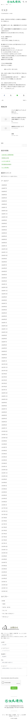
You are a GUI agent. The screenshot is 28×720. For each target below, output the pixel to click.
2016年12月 (4, 546)
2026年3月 (4, 201)
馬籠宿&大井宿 (5, 158)
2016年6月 (4, 565)
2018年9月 (4, 479)
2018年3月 (4, 498)
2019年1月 (4, 466)
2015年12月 (4, 585)
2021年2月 (4, 386)
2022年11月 (4, 329)
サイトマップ (16, 716)
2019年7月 (4, 447)
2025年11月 (4, 214)
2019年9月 (4, 441)
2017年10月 (4, 514)
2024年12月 (4, 249)
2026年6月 (4, 191)
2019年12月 (4, 431)
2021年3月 (4, 383)
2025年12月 (4, 210)
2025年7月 (4, 226)
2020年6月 (4, 412)
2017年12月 (4, 508)
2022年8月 (4, 338)
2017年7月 (4, 524)
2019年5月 (4, 453)
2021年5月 (4, 377)
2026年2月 (4, 204)
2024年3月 (4, 278)
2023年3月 (4, 316)
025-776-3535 (10, 707)
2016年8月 (4, 559)
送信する (14, 688)
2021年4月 (4, 380)
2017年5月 (4, 530)
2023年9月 (4, 297)
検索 (2, 143)
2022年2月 (4, 357)
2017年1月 (4, 543)
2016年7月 (4, 562)
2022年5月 (4, 348)
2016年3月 (4, 575)
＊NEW (11, 13)
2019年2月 (4, 463)
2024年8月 (4, 262)
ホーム (3, 714)
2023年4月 (4, 313)
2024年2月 (4, 281)
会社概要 (14, 714)
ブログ (18, 714)
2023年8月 (4, 300)
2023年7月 (4, 303)
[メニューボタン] (26, 1)
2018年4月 (4, 495)
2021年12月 (4, 364)
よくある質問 (23, 714)
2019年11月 (4, 434)
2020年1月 (4, 428)
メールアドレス (5, 648)
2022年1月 (4, 361)
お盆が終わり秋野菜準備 (7, 154)
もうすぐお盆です (6, 161)
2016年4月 (4, 572)
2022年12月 (4, 325)
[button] (4, 95)
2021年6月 (4, 373)
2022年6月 (4, 345)
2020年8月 (4, 405)
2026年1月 (4, 207)
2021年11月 (4, 367)
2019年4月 (4, 457)
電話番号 (3, 654)
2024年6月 (4, 268)
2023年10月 (4, 294)
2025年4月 (4, 236)
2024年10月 (4, 255)
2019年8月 (4, 444)
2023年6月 (4, 306)
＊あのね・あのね (6, 607)
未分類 (3, 600)
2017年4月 (4, 533)
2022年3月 (4, 354)
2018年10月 (4, 476)
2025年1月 (4, 246)
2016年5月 (4, 569)
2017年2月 (4, 540)
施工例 (10, 714)
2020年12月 (4, 393)
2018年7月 (4, 485)
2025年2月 (4, 242)
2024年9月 (4, 258)
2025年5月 (4, 233)
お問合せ (11, 716)
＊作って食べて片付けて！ (8, 613)
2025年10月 (4, 217)
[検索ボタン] (23, 1)
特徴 (7, 714)
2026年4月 (4, 198)
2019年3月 (4, 460)
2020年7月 (4, 409)
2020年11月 (4, 396)
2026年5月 (4, 194)
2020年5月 (4, 415)
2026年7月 (4, 188)
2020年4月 (4, 418)
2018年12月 (4, 469)
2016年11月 (4, 549)
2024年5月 (4, 271)
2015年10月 (4, 591)
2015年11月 (4, 588)
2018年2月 (4, 501)
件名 (2, 660)
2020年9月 (4, 402)
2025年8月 (4, 223)
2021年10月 (4, 370)
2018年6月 (4, 489)
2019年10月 (4, 437)
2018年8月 (4, 482)
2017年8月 (4, 521)
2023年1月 (4, 322)
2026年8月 (4, 185)
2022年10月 (4, 332)
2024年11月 (4, 252)
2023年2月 (4, 319)
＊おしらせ (4, 610)
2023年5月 (4, 309)
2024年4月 (4, 274)
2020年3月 (4, 421)
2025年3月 (4, 239)
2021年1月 (4, 389)
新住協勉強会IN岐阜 (6, 164)
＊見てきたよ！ (5, 616)
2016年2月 (4, 578)
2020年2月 (4, 425)
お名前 (2, 642)
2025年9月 (4, 220)
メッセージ (3, 666)
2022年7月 (4, 341)
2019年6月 (4, 450)
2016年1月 (4, 581)
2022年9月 (4, 335)
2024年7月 (4, 265)
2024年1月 (4, 284)
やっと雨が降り (5, 167)
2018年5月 (4, 492)
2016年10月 (4, 553)
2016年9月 (4, 556)
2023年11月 (4, 290)
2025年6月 (4, 230)
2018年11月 (4, 473)
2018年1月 (4, 505)
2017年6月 (4, 527)
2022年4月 (4, 351)
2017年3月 (4, 537)
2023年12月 (4, 287)
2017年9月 (4, 517)
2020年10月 (4, 399)
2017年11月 (4, 511)
